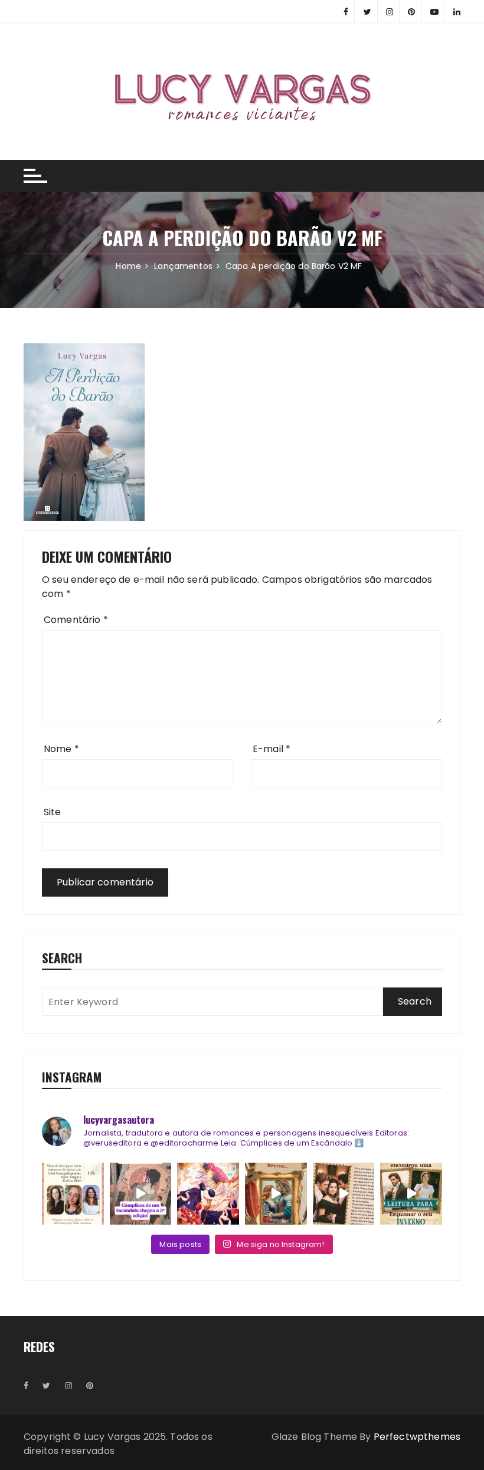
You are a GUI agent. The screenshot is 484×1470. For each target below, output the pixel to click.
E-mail (271, 749)
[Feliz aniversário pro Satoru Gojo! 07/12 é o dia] (208, 1194)
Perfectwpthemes (417, 1436)
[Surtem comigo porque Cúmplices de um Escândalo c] (141, 1194)
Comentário (76, 619)
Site (52, 812)
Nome (61, 749)
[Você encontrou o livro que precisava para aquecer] (344, 1194)
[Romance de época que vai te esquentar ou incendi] (411, 1194)
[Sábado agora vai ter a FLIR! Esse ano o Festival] (73, 1194)
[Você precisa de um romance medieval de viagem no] (276, 1194)
